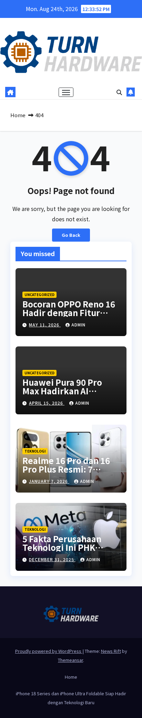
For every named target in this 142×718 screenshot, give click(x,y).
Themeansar (70, 660)
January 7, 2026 (49, 481)
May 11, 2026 (45, 324)
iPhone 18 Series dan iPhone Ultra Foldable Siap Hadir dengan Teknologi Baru (71, 698)
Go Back (71, 235)
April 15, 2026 (46, 403)
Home (18, 115)
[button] (119, 92)
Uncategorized (39, 294)
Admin (78, 324)
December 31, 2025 (52, 559)
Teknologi (34, 451)
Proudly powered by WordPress (48, 651)
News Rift (111, 651)
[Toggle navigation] (66, 92)
